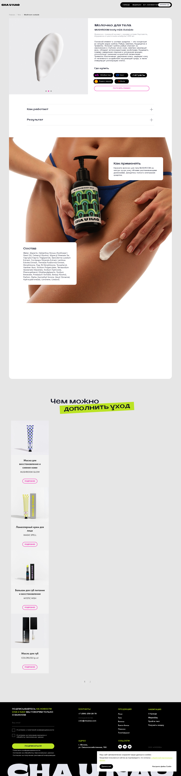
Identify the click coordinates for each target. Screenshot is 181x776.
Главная (12, 15)
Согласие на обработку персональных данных (33, 753)
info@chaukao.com (87, 721)
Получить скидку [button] (156, 725)
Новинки (121, 729)
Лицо (120, 714)
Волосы (121, 721)
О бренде (152, 714)
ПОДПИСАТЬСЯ (33, 746)
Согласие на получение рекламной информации (34, 755)
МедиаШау (153, 718)
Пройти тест (154, 721)
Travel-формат (124, 733)
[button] (121, 88)
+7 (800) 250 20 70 (87, 714)
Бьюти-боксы (123, 725)
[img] (125, 747)
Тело (19, 15)
